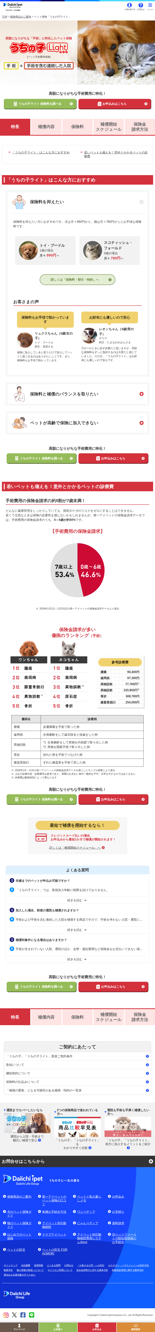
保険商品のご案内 (20, 16)
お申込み (97, 1329)
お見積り (58, 1329)
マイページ (19, 1329)
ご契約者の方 (129, 9)
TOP (4, 16)
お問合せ (141, 9)
